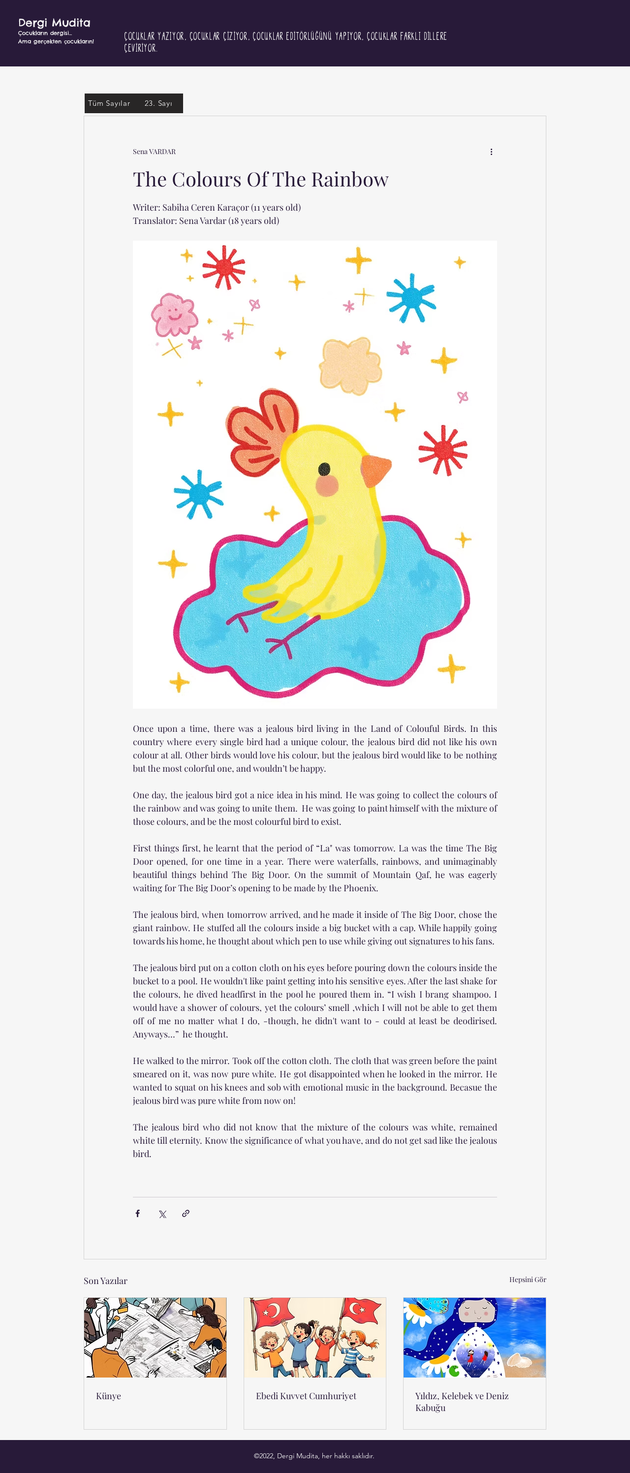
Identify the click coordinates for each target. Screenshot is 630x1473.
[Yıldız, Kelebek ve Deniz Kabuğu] (475, 1338)
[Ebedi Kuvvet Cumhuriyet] (315, 1338)
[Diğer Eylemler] (491, 151)
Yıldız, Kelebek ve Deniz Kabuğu (462, 1401)
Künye (108, 1396)
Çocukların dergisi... (45, 33)
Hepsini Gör (527, 1279)
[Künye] (155, 1338)
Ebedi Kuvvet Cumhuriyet (306, 1396)
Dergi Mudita (54, 23)
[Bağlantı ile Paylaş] (185, 1213)
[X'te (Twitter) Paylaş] (161, 1213)
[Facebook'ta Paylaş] (137, 1213)
